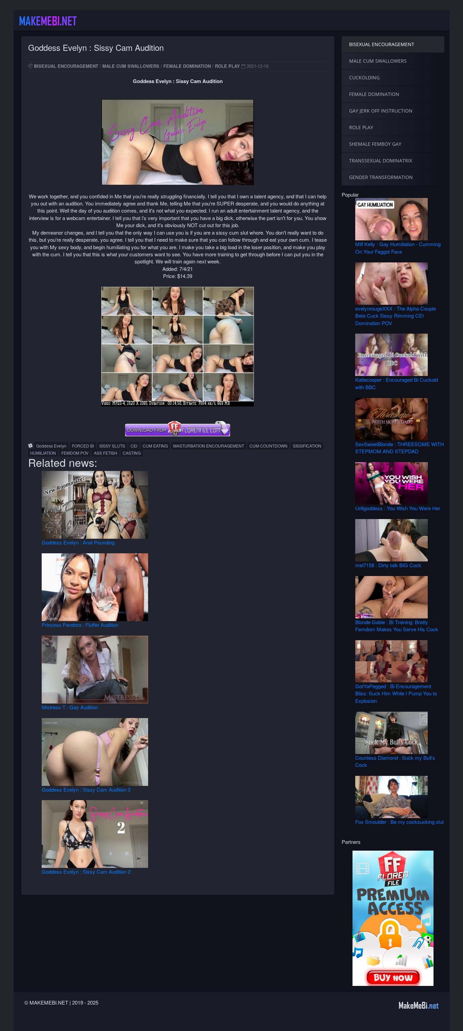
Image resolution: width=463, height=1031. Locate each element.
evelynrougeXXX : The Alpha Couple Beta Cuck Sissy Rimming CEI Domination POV (395, 315)
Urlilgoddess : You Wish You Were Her (397, 508)
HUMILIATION (43, 453)
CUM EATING (155, 446)
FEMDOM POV (74, 453)
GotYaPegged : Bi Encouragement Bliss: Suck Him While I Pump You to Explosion (396, 693)
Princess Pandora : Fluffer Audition (80, 624)
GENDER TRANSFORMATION (381, 177)
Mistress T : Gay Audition (70, 707)
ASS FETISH (105, 453)
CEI (133, 446)
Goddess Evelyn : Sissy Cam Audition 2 (86, 871)
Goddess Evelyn (51, 446)
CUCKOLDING (364, 77)
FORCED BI (83, 446)
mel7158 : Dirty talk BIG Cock (388, 565)
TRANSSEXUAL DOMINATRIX (380, 160)
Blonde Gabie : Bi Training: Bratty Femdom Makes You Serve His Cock (396, 625)
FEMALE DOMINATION (187, 66)
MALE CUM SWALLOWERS (130, 66)
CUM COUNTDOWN (268, 446)
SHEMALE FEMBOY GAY (375, 144)
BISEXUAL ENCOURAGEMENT (66, 66)
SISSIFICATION (307, 446)
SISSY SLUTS (112, 446)
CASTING (132, 453)
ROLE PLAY (227, 66)
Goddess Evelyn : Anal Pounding (78, 542)
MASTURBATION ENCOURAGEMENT (208, 446)
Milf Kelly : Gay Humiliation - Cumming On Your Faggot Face (398, 247)
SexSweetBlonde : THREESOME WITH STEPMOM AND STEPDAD (399, 447)
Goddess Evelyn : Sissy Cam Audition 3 (86, 789)
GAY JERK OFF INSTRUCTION (380, 110)
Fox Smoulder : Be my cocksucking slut (399, 821)
